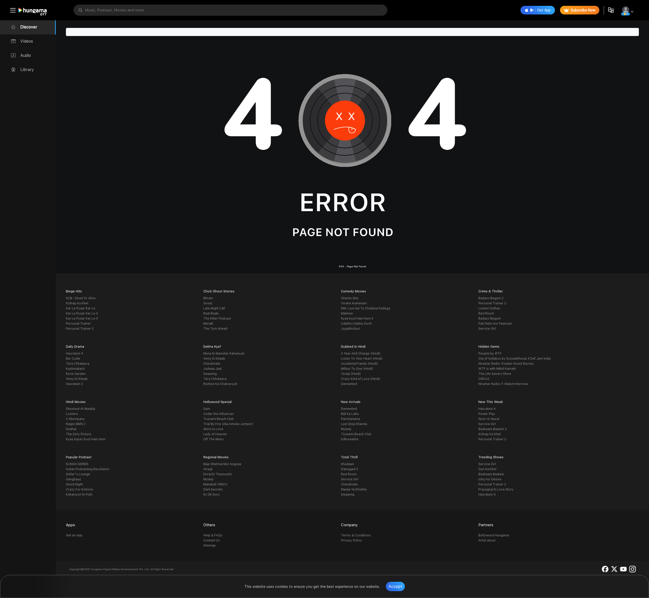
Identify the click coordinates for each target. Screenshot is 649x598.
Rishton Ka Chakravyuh (220, 384)
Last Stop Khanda (354, 424)
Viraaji (207, 469)
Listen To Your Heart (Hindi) (361, 358)
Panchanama (350, 419)
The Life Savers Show (494, 374)
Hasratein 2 (74, 384)
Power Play (486, 414)
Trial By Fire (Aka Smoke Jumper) (228, 424)
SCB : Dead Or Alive (81, 298)
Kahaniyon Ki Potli (79, 494)
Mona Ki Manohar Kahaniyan (224, 353)
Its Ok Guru (211, 494)
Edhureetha (349, 439)
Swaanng (210, 374)
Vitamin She (349, 298)
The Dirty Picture (78, 434)
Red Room (486, 313)
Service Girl (487, 328)
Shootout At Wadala (80, 409)
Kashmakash (75, 369)
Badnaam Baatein (491, 474)
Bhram (208, 298)
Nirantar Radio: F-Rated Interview (503, 384)
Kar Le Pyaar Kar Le (80, 308)
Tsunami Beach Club (218, 419)
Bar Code (73, 358)
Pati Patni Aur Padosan (495, 323)
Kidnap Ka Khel (77, 303)
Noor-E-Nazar (489, 419)
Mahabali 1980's (215, 484)
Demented (349, 384)
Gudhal (71, 429)
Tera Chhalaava (77, 363)
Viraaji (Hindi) (351, 374)
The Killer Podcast (217, 318)
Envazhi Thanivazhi (217, 474)
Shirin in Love (213, 429)
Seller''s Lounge (78, 474)
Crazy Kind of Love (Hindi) (360, 379)
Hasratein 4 (74, 353)
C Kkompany (75, 419)
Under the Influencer (218, 414)
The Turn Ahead (215, 328)
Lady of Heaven (215, 434)
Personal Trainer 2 (80, 328)
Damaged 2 (349, 469)
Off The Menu (213, 439)
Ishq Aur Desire (489, 479)
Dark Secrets (213, 489)
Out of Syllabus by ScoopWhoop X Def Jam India (514, 358)
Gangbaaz (73, 479)
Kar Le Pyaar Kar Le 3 (82, 318)
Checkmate (211, 363)
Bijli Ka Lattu (350, 414)
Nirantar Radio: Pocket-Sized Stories (506, 363)
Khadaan (347, 464)
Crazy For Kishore (79, 489)
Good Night (74, 484)
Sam (206, 409)
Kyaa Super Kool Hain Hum (85, 439)
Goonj (207, 303)
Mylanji (346, 429)
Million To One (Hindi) (357, 369)
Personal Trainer (78, 323)
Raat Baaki (211, 313)
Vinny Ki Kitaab (77, 379)
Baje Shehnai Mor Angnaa (222, 464)
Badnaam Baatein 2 (492, 429)
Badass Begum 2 (490, 298)
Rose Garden (76, 374)
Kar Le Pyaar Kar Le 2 (82, 313)
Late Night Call (214, 308)
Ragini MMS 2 (75, 424)
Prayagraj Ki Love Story (496, 489)
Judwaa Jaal (212, 369)
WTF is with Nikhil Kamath (497, 369)
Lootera (72, 414)
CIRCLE (483, 379)
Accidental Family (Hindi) (359, 363)
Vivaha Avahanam (354, 303)
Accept (395, 586)
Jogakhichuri (350, 328)
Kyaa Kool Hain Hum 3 (357, 318)
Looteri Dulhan (489, 308)
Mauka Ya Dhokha (354, 489)
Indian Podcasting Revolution (87, 469)
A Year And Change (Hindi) (360, 353)
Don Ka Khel (487, 469)
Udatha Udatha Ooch (356, 323)
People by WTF (490, 353)
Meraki (208, 323)
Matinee (347, 313)
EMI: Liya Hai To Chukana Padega (365, 308)
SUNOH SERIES (77, 464)
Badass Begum (489, 318)
